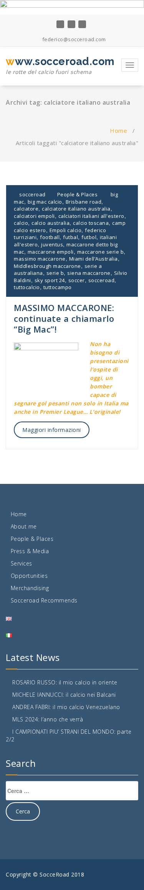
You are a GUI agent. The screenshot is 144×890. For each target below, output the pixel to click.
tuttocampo (57, 287)
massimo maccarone (40, 258)
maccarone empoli (51, 251)
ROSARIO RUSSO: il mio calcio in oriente (65, 682)
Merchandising (30, 588)
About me (24, 526)
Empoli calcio (66, 230)
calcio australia (50, 222)
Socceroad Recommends (44, 600)
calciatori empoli (34, 215)
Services (21, 563)
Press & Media (30, 551)
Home (118, 130)
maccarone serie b (100, 251)
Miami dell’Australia (93, 258)
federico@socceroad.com (73, 39)
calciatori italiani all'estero (91, 215)
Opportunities (29, 575)
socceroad (32, 194)
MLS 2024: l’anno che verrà (47, 719)
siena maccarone (89, 272)
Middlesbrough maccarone (47, 266)
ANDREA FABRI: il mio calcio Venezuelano (66, 707)
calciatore (26, 208)
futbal (70, 237)
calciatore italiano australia (76, 208)
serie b (55, 272)
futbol (88, 237)
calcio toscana (91, 222)
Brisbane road (84, 201)
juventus (52, 244)
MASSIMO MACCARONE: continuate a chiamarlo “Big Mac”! (64, 318)
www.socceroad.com (60, 65)
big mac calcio (45, 201)
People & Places (77, 194)
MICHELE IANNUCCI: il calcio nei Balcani (64, 694)
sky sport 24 (50, 280)
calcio (21, 222)
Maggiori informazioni (51, 429)
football (50, 237)
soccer (76, 280)
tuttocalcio (27, 287)
